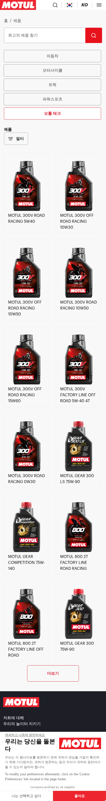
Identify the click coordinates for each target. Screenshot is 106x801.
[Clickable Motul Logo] (18, 5)
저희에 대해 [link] (13, 718)
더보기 (53, 673)
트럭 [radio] (52, 85)
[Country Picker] (69, 5)
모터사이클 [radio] (52, 70)
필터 (20, 138)
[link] (26, 210)
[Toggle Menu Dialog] (99, 5)
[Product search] (55, 4)
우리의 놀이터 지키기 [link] (22, 724)
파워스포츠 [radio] (52, 99)
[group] (53, 85)
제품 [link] (17, 21)
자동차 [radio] (52, 56)
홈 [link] (6, 21)
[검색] (93, 35)
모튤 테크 (52, 113)
